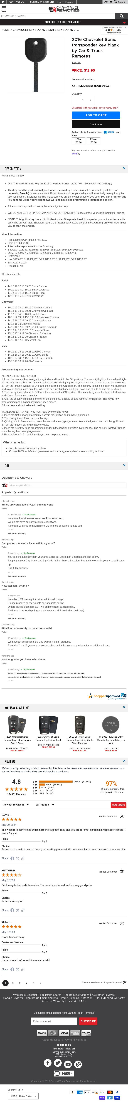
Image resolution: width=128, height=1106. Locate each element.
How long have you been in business (23, 659)
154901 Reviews (19, 794)
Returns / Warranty (53, 1001)
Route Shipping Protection (76, 998)
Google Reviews (13, 998)
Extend (71, 1001)
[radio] (64, 782)
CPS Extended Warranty (110, 998)
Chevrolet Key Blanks (29, 30)
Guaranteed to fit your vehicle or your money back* (95, 108)
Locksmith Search (18, 193)
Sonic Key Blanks (60, 30)
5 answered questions (83, 79)
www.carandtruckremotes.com (45, 518)
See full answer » (18, 568)
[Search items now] (121, 16)
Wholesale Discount (25, 995)
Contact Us (32, 998)
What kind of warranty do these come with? (27, 628)
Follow (4, 509)
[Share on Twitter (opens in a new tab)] (18, 858)
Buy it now (96, 124)
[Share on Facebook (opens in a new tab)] (12, 858)
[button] (9, 530)
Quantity (77, 93)
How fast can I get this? (15, 585)
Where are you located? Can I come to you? (27, 504)
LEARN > (67, 1074)
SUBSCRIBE (88, 1021)
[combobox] (57, 16)
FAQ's (82, 1001)
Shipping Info (50, 998)
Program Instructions (76, 995)
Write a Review (118, 805)
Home (5, 30)
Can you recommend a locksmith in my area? (28, 543)
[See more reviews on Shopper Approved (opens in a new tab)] (23, 858)
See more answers (17, 533)
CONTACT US (16, 2)
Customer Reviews (103, 995)
